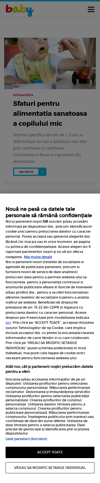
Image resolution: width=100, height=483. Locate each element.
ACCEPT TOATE (49, 452)
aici (8, 322)
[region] (50, 338)
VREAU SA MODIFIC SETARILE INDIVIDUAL (50, 468)
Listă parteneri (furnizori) (26, 439)
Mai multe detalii (38, 257)
